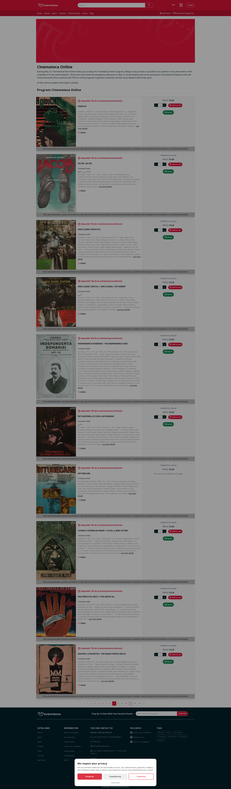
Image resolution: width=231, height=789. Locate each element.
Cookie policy (115, 782)
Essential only (115, 776)
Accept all (90, 776)
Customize (141, 776)
